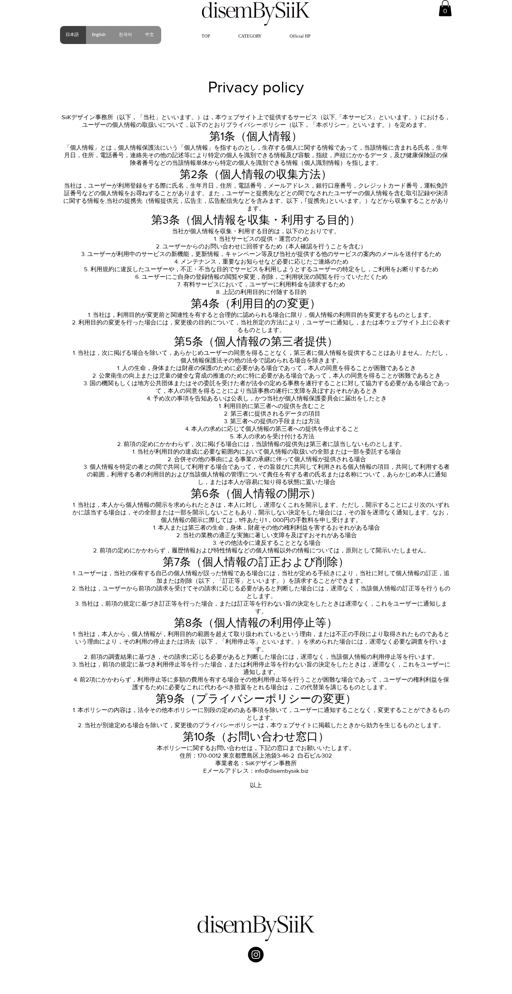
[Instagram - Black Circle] (256, 954)
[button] (250, 36)
